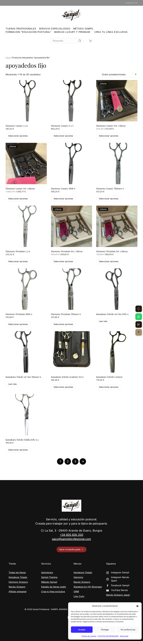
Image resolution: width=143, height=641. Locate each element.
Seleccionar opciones (18, 136)
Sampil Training (49, 577)
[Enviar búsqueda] (80, 40)
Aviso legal (124, 636)
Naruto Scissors (17, 586)
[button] (137, 606)
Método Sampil (83, 28)
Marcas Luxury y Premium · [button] (73, 32)
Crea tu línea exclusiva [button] (110, 32)
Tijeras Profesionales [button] (21, 28)
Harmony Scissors (18, 582)
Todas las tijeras (17, 572)
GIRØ (76, 591)
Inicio (8, 57)
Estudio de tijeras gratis (53, 586)
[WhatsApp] (138, 316)
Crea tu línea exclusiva (53, 591)
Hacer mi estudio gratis (69, 549)
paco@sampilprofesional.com (71, 539)
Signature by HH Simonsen (88, 586)
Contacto (131, 3)
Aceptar (81, 629)
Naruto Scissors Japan (118, 594)
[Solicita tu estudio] (138, 332)
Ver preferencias (128, 629)
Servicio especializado (54, 28)
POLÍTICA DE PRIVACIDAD (108, 636)
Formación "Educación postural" (28, 32)
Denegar (105, 629)
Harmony (78, 577)
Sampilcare (47, 572)
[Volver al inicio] (71, 15)
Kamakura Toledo (18, 577)
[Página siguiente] (83, 461)
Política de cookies (89, 636)
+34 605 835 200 (71, 534)
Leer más (103, 321)
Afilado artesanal (17, 591)
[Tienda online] (138, 324)
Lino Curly (79, 596)
